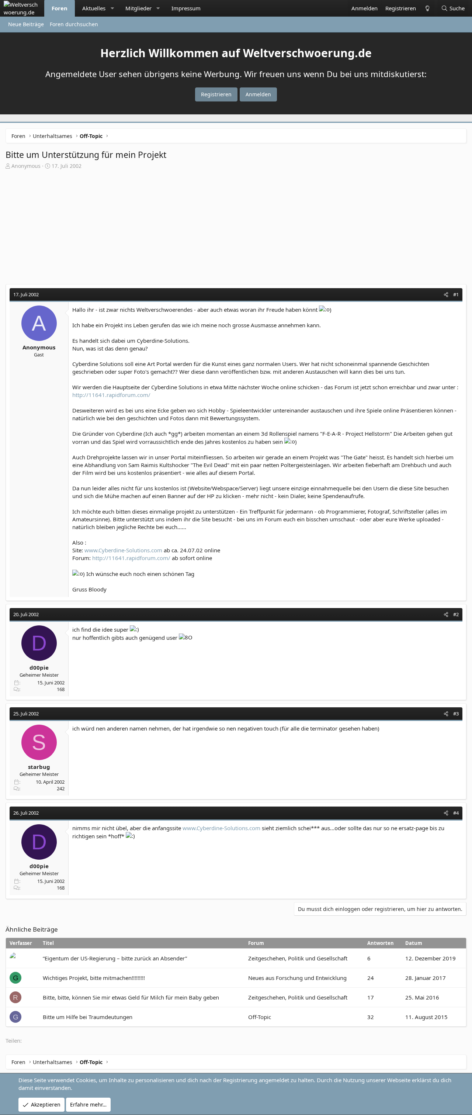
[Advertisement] (236, 225)
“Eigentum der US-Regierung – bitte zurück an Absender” (115, 958)
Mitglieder (138, 8)
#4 (456, 813)
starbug (39, 766)
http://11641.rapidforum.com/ (111, 394)
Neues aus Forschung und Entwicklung (297, 977)
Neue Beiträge (26, 24)
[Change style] (427, 8)
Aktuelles (93, 8)
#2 (456, 614)
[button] (112, 8)
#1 (456, 294)
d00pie (39, 667)
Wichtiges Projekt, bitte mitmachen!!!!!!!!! (94, 977)
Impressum (186, 8)
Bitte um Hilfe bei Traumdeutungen (87, 1017)
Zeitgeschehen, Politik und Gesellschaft (297, 958)
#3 (456, 713)
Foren (59, 8)
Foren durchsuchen (74, 24)
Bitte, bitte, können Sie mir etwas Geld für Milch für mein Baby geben (131, 997)
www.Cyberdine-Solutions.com (123, 550)
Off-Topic (259, 1017)
